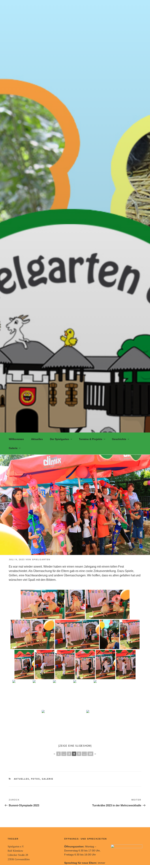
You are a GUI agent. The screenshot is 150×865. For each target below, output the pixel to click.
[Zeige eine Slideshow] (75, 745)
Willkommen (16, 439)
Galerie (13, 448)
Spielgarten (41, 559)
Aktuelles (37, 439)
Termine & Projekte (90, 439)
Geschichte (119, 439)
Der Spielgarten (59, 439)
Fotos (35, 779)
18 (90, 753)
